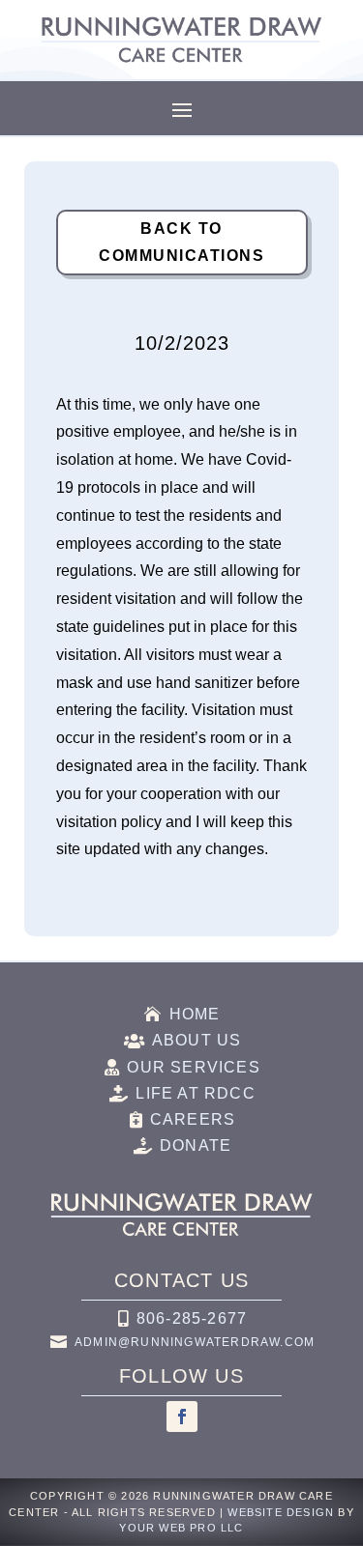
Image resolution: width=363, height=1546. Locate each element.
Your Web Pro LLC (181, 1527)
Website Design (280, 1512)
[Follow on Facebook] (181, 1416)
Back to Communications (181, 241)
